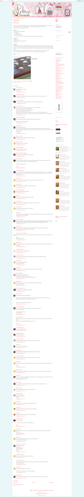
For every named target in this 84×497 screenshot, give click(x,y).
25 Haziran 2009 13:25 (21, 285)
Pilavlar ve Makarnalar (59, 86)
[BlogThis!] (33, 58)
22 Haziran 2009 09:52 (21, 167)
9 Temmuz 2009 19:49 (20, 451)
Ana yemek (57, 58)
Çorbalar (57, 66)
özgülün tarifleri (18, 317)
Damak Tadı (18, 293)
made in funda (18, 219)
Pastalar (57, 85)
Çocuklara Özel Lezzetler (60, 64)
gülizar (17, 267)
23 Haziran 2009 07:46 (21, 246)
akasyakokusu (18, 105)
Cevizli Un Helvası (62, 205)
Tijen (17, 412)
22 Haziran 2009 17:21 (21, 216)
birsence (17, 382)
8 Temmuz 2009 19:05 (20, 404)
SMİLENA (17, 125)
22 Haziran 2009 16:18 (21, 209)
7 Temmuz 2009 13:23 (20, 399)
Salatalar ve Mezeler (59, 88)
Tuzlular (57, 95)
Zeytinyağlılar (58, 98)
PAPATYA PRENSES (19, 117)
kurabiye (57, 79)
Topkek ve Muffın (58, 94)
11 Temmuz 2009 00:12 (20, 457)
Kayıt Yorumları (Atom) (19, 484)
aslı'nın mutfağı (18, 170)
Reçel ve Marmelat (59, 87)
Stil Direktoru (18, 141)
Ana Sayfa (33, 482)
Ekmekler (57, 69)
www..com (60, 137)
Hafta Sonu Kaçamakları (59, 73)
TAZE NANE (18, 273)
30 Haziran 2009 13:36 (21, 379)
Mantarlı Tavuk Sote (62, 161)
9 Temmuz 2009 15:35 (20, 426)
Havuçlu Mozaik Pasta (62, 154)
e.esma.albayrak (18, 100)
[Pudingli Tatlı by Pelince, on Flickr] (16, 22)
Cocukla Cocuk (18, 147)
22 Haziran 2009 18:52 (21, 223)
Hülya (17, 437)
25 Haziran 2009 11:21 (21, 270)
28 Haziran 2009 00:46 (21, 353)
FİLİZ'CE (17, 350)
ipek (16, 195)
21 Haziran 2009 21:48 (21, 139)
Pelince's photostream (61, 140)
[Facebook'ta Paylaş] (35, 58)
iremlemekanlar (18, 355)
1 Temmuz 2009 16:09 (20, 385)
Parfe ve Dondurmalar (59, 83)
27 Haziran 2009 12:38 (21, 341)
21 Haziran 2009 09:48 (21, 103)
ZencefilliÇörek (18, 249)
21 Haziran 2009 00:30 (21, 91)
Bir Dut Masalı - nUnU (19, 444)
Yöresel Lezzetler (58, 96)
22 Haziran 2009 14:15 (21, 187)
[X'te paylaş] (34, 58)
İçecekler (57, 74)
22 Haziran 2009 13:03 (21, 181)
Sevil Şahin (18, 475)
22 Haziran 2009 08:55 (21, 156)
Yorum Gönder (15, 480)
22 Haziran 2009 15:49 (21, 204)
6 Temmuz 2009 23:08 (20, 390)
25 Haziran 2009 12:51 (21, 278)
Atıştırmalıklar (58, 60)
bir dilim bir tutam (19, 454)
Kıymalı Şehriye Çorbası (62, 168)
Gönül (17, 375)
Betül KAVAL (18, 158)
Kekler (57, 77)
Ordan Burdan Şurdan (59, 82)
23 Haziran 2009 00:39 (21, 239)
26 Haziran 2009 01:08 (21, 336)
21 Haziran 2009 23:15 (21, 144)
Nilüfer (17, 361)
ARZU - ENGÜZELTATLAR (20, 153)
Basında (57, 61)
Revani (60, 198)
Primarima (17, 369)
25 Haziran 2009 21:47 (21, 324)
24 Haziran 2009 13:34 (21, 264)
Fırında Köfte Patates (62, 183)
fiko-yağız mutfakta (19, 189)
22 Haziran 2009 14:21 (21, 192)
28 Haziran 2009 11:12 (21, 358)
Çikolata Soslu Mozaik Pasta (63, 146)
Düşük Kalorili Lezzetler (59, 68)
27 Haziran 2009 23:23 (21, 347)
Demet (17, 344)
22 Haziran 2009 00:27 (21, 150)
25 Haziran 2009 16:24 (21, 304)
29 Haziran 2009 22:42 (21, 372)
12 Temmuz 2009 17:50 (20, 472)
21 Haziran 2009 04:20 (21, 97)
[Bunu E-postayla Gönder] (32, 58)
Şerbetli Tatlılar (58, 91)
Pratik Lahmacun (61, 191)
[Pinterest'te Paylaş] (36, 58)
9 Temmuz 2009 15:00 (20, 410)
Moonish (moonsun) (19, 288)
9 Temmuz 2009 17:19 (20, 434)
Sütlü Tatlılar (58, 90)
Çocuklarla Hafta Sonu (59, 65)
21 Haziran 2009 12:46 (21, 114)
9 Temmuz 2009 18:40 (20, 441)
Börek (57, 62)
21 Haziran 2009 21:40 (21, 133)
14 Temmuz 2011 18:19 (20, 478)
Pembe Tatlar (18, 87)
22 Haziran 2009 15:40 (21, 198)
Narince (17, 226)
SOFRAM (17, 242)
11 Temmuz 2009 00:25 (20, 464)
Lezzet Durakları (58, 81)
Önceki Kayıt (51, 482)
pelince (17, 429)
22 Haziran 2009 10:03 (21, 175)
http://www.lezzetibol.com (20, 233)
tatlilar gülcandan (18, 460)
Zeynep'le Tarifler (18, 306)
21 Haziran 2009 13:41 (21, 123)
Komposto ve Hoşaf (59, 78)
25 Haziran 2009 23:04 (21, 330)
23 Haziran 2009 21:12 (21, 252)
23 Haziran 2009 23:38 (21, 258)
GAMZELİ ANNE (18, 94)
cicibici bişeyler (18, 254)
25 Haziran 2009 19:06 (21, 314)
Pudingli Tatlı (16, 20)
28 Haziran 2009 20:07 (21, 367)
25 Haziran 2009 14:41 (21, 291)
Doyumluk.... (18, 136)
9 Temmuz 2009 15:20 (20, 416)
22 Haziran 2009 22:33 (21, 230)
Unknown (17, 178)
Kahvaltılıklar (58, 75)
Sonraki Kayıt (15, 482)
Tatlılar (19, 82)
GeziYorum (57, 71)
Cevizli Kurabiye (61, 175)
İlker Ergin (17, 387)
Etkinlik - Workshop (59, 70)
